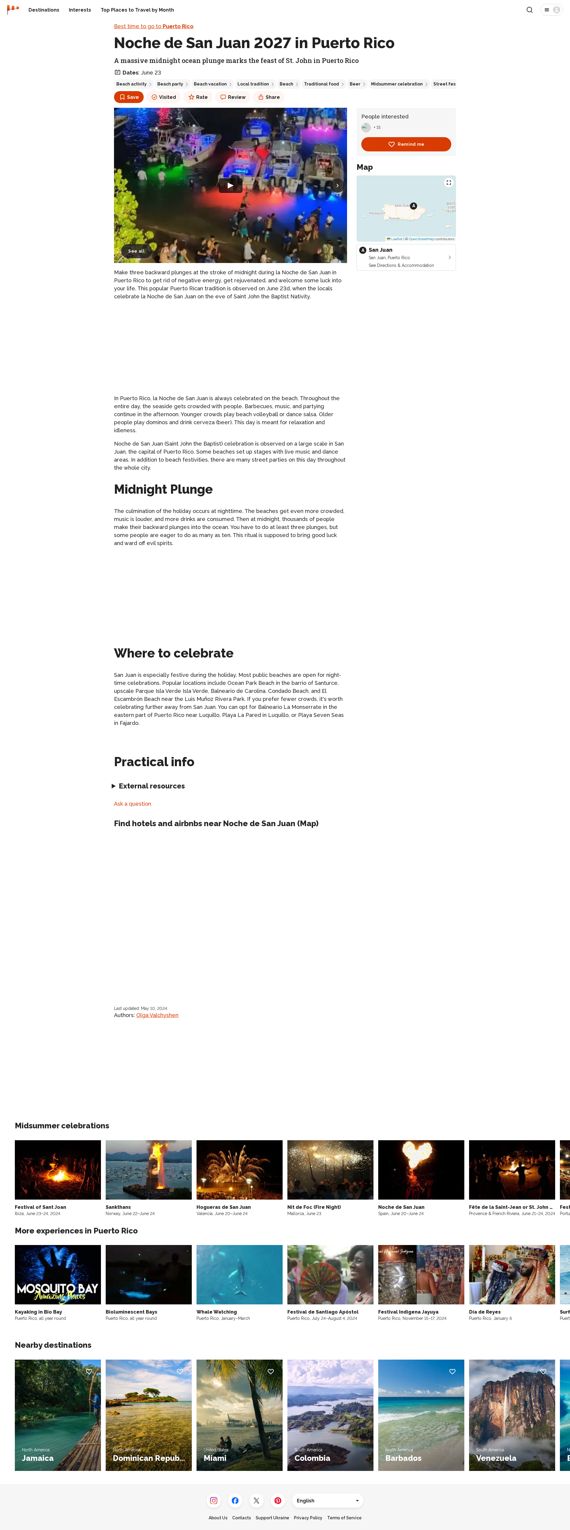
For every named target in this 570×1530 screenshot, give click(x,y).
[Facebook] (235, 1500)
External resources (152, 786)
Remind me (411, 144)
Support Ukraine (272, 1517)
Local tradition (253, 84)
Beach (286, 84)
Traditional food (321, 84)
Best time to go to (154, 26)
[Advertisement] (230, 347)
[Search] (529, 10)
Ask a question (132, 804)
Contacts (241, 1517)
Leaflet (396, 239)
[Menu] (552, 10)
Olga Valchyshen (157, 1015)
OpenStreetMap (421, 239)
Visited (167, 97)
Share (273, 97)
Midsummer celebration (397, 84)
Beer (355, 84)
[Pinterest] (278, 1500)
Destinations (43, 10)
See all (136, 251)
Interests (80, 10)
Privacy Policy (308, 1517)
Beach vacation (210, 84)
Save (133, 97)
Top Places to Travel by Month (137, 10)
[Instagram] (214, 1500)
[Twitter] (256, 1500)
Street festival (449, 84)
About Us (218, 1517)
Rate (202, 97)
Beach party (170, 84)
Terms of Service (344, 1517)
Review (237, 97)
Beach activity (131, 84)
